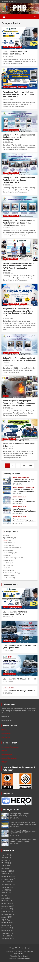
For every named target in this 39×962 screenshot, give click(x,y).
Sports (5, 568)
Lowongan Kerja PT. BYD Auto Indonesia (19, 679)
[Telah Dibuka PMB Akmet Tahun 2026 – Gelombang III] (19, 430)
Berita (6, 46)
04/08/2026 (7, 228)
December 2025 (7, 876)
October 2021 (6, 933)
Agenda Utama (8, 538)
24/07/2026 (7, 408)
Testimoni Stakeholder (10, 573)
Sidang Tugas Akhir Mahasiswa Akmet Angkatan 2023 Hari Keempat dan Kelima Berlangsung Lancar (19, 222)
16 (24, 465)
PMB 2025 (6, 563)
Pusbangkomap (7, 754)
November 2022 (7, 928)
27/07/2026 (7, 365)
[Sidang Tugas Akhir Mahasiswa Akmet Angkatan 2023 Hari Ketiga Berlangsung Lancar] (19, 344)
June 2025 (5, 893)
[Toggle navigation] (4, 16)
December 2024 (7, 906)
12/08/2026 (7, 56)
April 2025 (5, 898)
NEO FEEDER (6, 737)
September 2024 (7, 914)
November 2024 (7, 909)
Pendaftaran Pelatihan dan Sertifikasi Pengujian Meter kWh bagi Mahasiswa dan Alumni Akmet (18, 94)
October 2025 (6, 882)
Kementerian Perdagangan (10, 747)
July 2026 (5, 857)
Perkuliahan (22, 87)
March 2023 (5, 925)
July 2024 (5, 920)
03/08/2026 (7, 273)
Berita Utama (14, 304)
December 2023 (7, 922)
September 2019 (7, 939)
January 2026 (6, 874)
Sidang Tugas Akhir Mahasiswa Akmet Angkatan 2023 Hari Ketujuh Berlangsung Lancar (19, 137)
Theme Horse (22, 956)
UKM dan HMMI (8, 575)
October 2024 (6, 912)
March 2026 (5, 868)
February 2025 (6, 903)
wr (12, 56)
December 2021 (7, 930)
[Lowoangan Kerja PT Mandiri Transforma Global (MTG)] (19, 38)
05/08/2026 (7, 185)
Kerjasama (13, 258)
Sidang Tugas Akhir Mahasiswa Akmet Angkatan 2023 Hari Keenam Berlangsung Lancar (19, 180)
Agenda (5, 535)
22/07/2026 (7, 650)
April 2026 (5, 866)
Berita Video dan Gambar (11, 548)
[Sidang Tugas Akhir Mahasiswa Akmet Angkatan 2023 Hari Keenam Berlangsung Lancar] (19, 164)
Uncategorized (7, 578)
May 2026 (5, 863)
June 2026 (5, 860)
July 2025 (5, 890)
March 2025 (5, 901)
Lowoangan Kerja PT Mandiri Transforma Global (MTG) (23, 480)
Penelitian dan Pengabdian (11, 558)
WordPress (26, 959)
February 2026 (6, 871)
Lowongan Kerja (15, 46)
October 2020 (6, 936)
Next (30, 465)
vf (11, 693)
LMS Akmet (5, 730)
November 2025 (7, 879)
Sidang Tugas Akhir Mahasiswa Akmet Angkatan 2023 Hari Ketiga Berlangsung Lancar (19, 360)
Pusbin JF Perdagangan (9, 758)
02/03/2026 (7, 681)
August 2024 (6, 917)
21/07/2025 (7, 693)
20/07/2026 (7, 448)
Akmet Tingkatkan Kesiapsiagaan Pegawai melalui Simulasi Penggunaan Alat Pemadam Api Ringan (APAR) (19, 403)
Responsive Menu (35, 1)
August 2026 (6, 855)
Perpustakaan (6, 734)
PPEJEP (4, 762)
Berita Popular (7, 543)
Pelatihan (13, 87)
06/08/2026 (7, 99)
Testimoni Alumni (8, 570)
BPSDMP (4, 751)
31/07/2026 (7, 318)
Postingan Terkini (12, 473)
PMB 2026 (23, 304)
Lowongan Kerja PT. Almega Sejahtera (19, 691)
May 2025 (5, 895)
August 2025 (6, 887)
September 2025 (7, 884)
